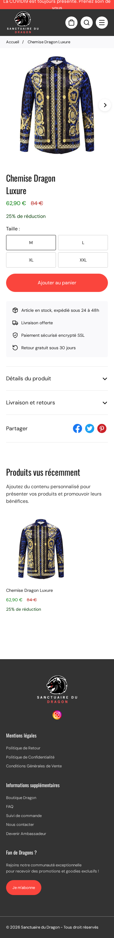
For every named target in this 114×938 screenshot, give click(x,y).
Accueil (12, 41)
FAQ (9, 806)
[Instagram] (57, 718)
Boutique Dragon (21, 797)
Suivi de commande (24, 815)
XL (31, 260)
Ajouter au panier (57, 282)
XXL (83, 260)
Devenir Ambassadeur (26, 833)
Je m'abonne (23, 887)
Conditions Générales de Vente (34, 766)
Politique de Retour (23, 748)
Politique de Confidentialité (30, 757)
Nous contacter (20, 824)
